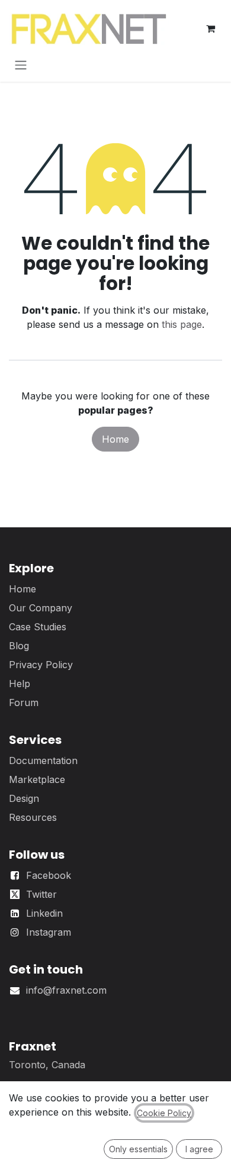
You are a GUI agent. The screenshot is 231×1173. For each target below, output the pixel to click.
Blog (19, 646)
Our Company (40, 608)
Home (115, 439)
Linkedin (44, 913)
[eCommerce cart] (210, 28)
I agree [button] (199, 1149)
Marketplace (37, 779)
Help (19, 683)
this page (182, 324)
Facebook (48, 875)
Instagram (48, 932)
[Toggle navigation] (21, 64)
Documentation (43, 760)
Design (24, 798)
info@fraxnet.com (66, 990)
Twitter (41, 894)
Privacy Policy (41, 665)
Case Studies (37, 627)
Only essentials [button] (138, 1149)
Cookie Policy (164, 1113)
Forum (23, 702)
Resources (33, 817)
